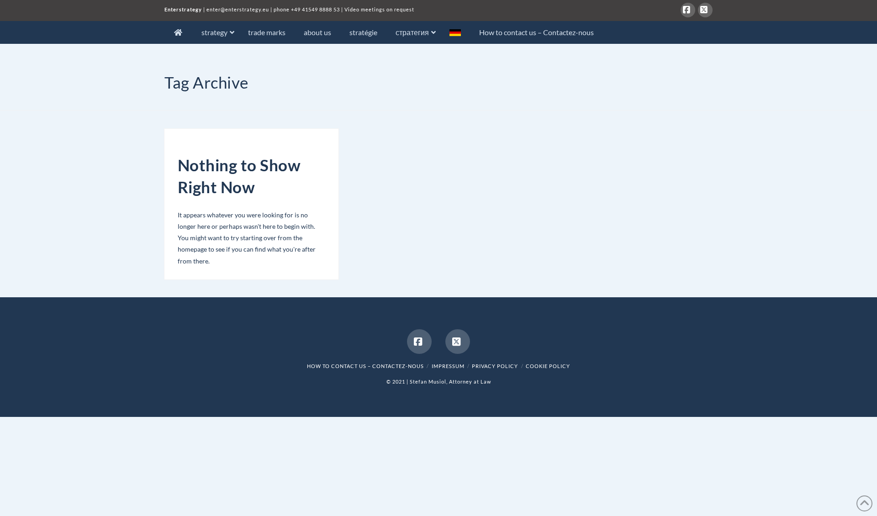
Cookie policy (548, 366)
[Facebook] (688, 10)
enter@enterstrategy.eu (237, 9)
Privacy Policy (495, 366)
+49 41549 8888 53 (315, 9)
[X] (705, 10)
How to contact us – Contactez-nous (365, 366)
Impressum (448, 366)
